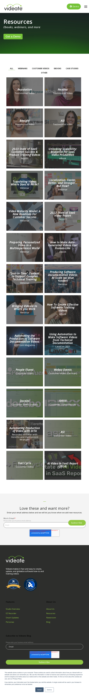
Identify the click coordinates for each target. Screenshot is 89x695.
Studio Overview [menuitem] (13, 609)
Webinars (22, 68)
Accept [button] (39, 690)
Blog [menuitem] (48, 622)
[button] (85, 6)
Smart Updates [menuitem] (12, 617)
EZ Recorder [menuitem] (11, 613)
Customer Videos (40, 68)
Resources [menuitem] (50, 613)
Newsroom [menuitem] (51, 617)
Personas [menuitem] (10, 622)
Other (44, 72)
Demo (76, 6)
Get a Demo (13, 36)
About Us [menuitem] (50, 609)
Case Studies (72, 68)
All (11, 68)
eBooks (57, 68)
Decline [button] (49, 690)
